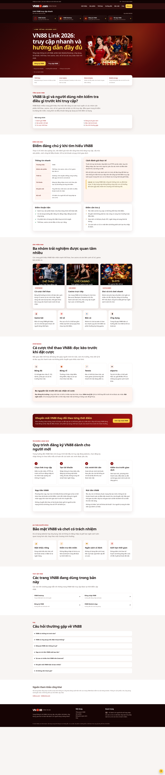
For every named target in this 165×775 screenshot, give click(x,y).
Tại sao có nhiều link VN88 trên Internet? (50, 658)
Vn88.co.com (36, 696)
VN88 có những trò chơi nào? (46, 633)
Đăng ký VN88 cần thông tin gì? (46, 646)
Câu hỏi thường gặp (91, 125)
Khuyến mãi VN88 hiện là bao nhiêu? (48, 664)
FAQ (123, 6)
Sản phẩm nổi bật (42, 123)
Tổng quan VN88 (80, 712)
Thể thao (100, 6)
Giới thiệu (84, 6)
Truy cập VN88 (53, 63)
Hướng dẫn (108, 6)
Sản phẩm (92, 6)
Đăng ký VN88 (39, 63)
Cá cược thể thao (41, 125)
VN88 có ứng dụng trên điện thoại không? (50, 640)
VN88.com (44, 6)
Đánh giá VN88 (41, 121)
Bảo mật (116, 6)
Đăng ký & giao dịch (91, 121)
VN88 (42, 710)
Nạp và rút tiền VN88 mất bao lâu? (47, 652)
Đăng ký (128, 6)
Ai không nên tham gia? (44, 671)
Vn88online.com (45, 696)
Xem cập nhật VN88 (121, 421)
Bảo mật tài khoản (91, 123)
